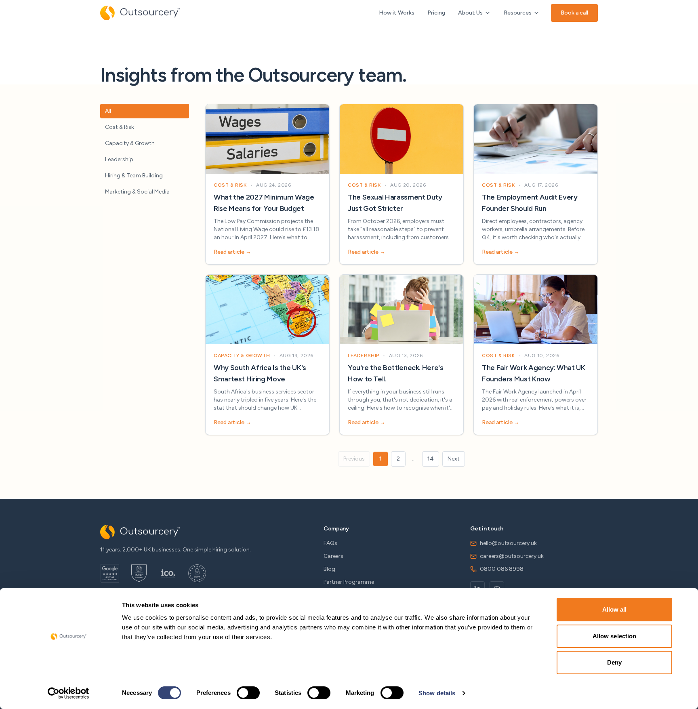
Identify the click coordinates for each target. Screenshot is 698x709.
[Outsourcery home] (140, 13)
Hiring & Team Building (134, 175)
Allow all (614, 609)
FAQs (330, 543)
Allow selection (615, 636)
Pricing (436, 12)
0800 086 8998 (502, 569)
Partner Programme (349, 582)
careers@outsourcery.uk (512, 556)
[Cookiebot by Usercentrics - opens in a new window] (68, 693)
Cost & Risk (119, 127)
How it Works (396, 12)
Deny (614, 662)
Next (454, 458)
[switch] (248, 692)
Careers (333, 556)
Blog (329, 569)
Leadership (119, 159)
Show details (436, 693)
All (108, 110)
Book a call (574, 12)
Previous (354, 458)
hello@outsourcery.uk (508, 543)
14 (430, 458)
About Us (470, 12)
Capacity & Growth (130, 143)
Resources (518, 12)
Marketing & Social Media (137, 191)
